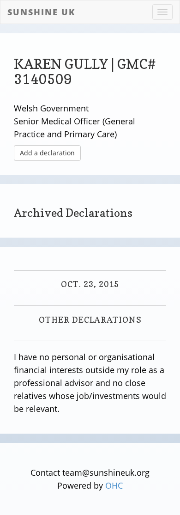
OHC (114, 485)
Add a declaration (47, 152)
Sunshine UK (41, 12)
